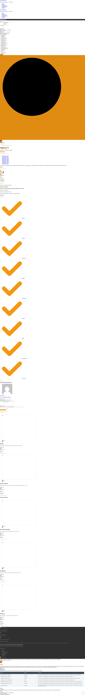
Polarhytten (2, 613)
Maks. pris (1, 30)
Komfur (3, 46)
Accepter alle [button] (8, 660)
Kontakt (3, 655)
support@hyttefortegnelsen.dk (4, 639)
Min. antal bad (2, 34)
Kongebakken (3, 570)
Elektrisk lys (24, 258)
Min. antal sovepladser (3, 33)
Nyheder (3, 654)
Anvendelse (2, 25)
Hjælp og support (4, 6)
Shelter (3, 50)
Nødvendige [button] (2, 668)
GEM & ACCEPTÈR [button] (3, 693)
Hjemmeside (2, 195)
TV (2, 51)
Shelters (3, 4)
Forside (3, 650)
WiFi (2, 53)
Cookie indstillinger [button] (3, 660)
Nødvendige (3, 669)
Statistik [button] (1, 688)
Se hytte (3, 440)
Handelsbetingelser (5, 652)
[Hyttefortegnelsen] (3, 0)
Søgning (1, 21)
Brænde (3, 37)
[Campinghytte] (6, 22)
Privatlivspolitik (4, 653)
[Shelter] (6, 24)
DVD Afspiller (4, 38)
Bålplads (3, 35)
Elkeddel (23, 278)
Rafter (3, 49)
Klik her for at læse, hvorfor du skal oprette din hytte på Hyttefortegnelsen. (11, 644)
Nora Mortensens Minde (5, 529)
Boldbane (3, 36)
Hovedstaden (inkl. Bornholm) (6, 145)
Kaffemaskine (24, 298)
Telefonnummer (2, 400)
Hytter (3, 3)
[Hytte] (6, 23)
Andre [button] (1, 690)
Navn (1, 398)
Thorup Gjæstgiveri (4, 483)
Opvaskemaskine (4, 47)
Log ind (3, 8)
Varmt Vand (3, 52)
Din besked (2, 405)
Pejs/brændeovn (4, 48)
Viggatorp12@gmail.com (7, 397)
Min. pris (1, 29)
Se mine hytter (2, 395)
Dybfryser (23, 238)
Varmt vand (23, 378)
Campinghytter (4, 5)
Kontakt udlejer (2, 151)
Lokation (1, 28)
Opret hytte (3, 7)
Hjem (3, 144)
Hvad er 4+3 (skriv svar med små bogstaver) (7, 406)
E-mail (1, 399)
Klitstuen (2, 443)
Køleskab (23, 318)
